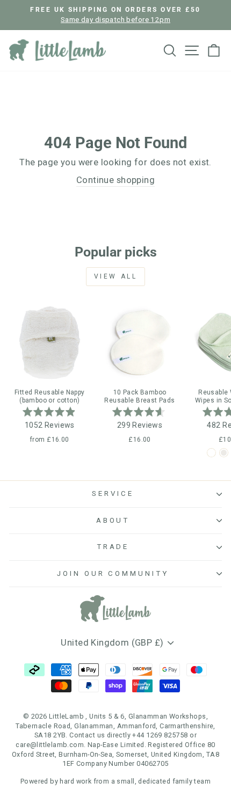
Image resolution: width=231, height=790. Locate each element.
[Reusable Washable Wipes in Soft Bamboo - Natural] (224, 453)
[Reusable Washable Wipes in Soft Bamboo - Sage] (211, 453)
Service (113, 493)
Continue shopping (115, 180)
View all (116, 276)
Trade (113, 547)
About (113, 520)
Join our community (113, 573)
